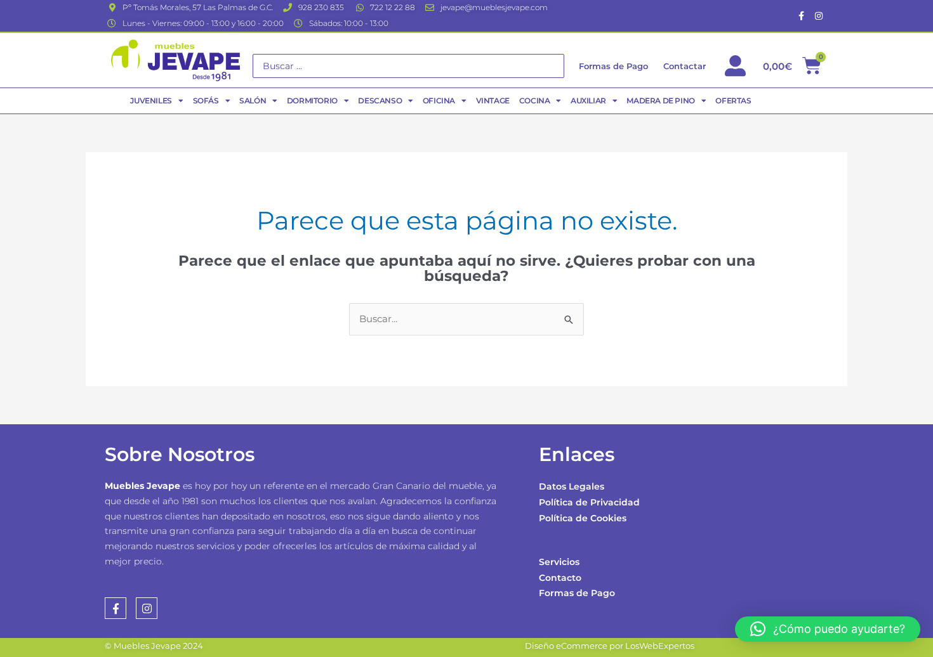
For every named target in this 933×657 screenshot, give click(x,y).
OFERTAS (733, 100)
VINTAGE (493, 100)
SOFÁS (206, 100)
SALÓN (252, 100)
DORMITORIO (312, 100)
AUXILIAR (588, 100)
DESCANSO (380, 100)
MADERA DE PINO (660, 100)
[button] (827, 629)
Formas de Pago (577, 593)
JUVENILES (150, 100)
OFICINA (439, 100)
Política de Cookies (582, 518)
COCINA (534, 100)
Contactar (684, 66)
